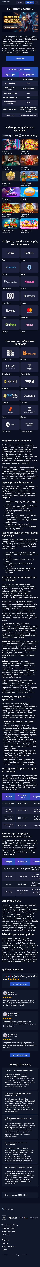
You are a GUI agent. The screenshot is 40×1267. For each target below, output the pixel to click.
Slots (33, 135)
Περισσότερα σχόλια (20, 1055)
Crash (24, 135)
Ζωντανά (15, 135)
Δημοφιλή (5, 135)
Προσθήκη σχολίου (20, 984)
